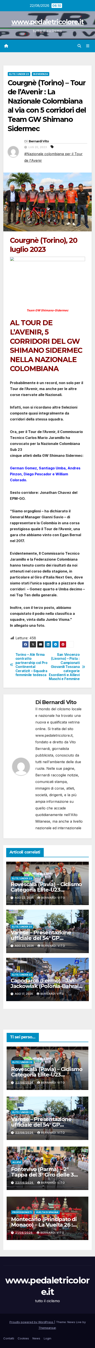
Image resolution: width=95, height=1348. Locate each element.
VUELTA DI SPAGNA (47, 1212)
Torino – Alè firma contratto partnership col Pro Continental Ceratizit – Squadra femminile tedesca (31, 665)
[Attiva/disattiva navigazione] (88, 46)
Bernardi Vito (39, 141)
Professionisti (22, 1212)
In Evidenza (40, 74)
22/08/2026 (24, 1082)
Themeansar (47, 1327)
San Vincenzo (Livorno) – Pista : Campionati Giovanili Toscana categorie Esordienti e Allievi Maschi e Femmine (64, 667)
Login (47, 1338)
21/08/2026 (24, 1232)
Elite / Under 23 (19, 74)
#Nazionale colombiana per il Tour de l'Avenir (53, 157)
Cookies (23, 1338)
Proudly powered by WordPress (32, 1322)
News (36, 1338)
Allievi (16, 1162)
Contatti (8, 1338)
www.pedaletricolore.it (47, 22)
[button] (79, 46)
